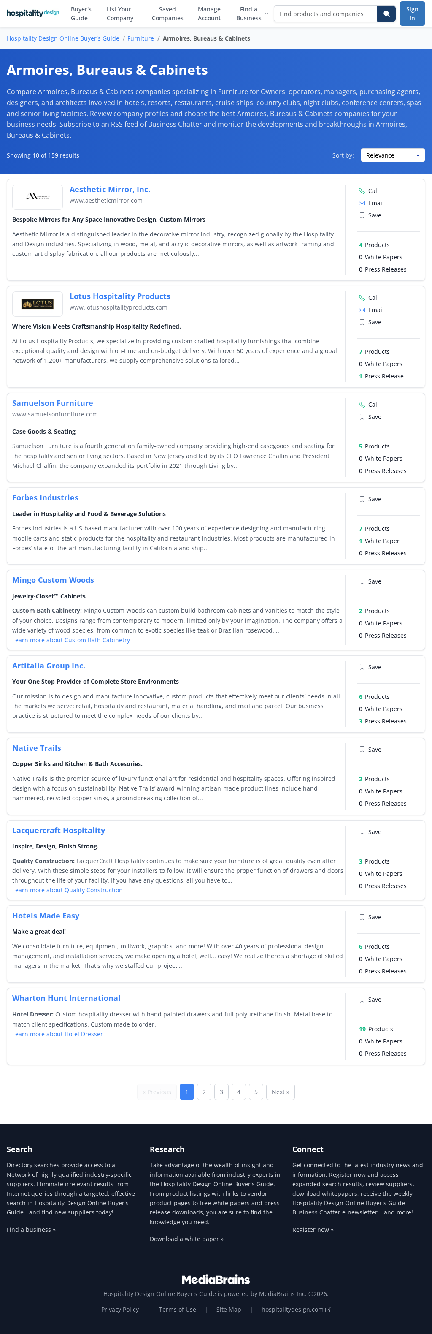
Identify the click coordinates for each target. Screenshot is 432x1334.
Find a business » (31, 1229)
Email (376, 203)
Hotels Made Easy (45, 915)
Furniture (140, 38)
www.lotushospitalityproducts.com (118, 307)
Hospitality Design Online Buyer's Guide (63, 38)
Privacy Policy (120, 1309)
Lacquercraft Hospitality (58, 830)
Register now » (313, 1229)
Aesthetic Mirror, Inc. (110, 189)
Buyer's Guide (81, 13)
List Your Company (120, 13)
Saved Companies (168, 13)
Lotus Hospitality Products (120, 296)
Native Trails (36, 748)
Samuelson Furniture (52, 403)
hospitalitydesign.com (293, 1309)
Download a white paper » (187, 1239)
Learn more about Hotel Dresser (57, 1034)
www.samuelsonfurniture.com (55, 414)
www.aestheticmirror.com (106, 200)
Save (374, 215)
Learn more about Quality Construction (67, 890)
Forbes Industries (45, 497)
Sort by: (343, 155)
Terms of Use (177, 1309)
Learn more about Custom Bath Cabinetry (71, 640)
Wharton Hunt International (66, 998)
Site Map (228, 1309)
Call (373, 191)
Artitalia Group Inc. (48, 665)
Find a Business (249, 13)
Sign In (412, 13)
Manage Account (209, 13)
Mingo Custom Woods (53, 580)
